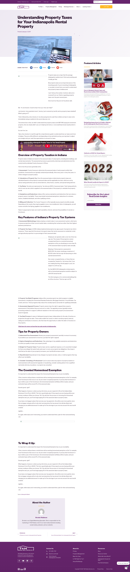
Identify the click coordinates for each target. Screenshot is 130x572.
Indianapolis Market (25, 494)
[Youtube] (23, 560)
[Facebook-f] (19, 560)
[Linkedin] (27, 560)
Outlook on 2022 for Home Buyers (94, 153)
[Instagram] (31, 560)
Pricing (60, 6)
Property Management (51, 6)
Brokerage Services (68, 6)
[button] (34, 67)
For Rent (40, 6)
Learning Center (86, 6)
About (78, 6)
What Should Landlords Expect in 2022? (96, 182)
